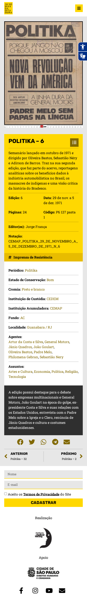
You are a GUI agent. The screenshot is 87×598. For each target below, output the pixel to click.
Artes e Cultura (20, 371)
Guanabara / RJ (39, 327)
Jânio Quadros (20, 347)
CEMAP (56, 308)
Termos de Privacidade (41, 494)
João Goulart (43, 347)
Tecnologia (17, 376)
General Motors (57, 341)
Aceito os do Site (39, 494)
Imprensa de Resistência (33, 257)
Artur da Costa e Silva (25, 341)
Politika (31, 270)
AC (22, 317)
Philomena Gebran (23, 357)
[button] (20, 442)
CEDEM (52, 298)
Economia (42, 371)
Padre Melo (43, 352)
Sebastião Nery (51, 357)
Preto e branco (33, 289)
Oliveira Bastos (20, 352)
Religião (71, 371)
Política (58, 371)
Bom (50, 279)
